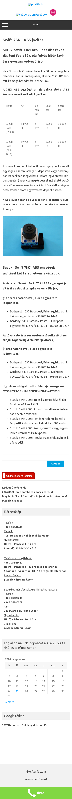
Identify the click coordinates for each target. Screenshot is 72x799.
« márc (9, 701)
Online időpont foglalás (19, 476)
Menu (36, 24)
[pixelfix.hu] (36, 4)
